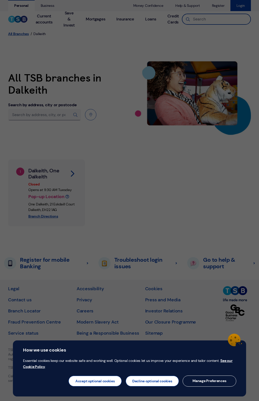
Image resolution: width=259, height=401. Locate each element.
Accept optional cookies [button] (95, 381)
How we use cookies (44, 350)
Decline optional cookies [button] (152, 381)
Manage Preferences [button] (209, 381)
